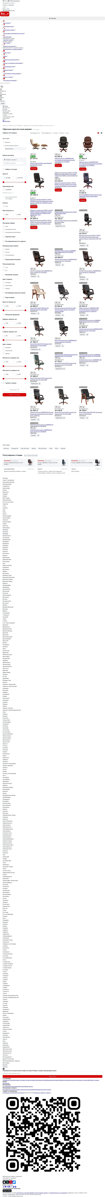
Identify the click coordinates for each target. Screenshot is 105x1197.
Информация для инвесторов (20, 1080)
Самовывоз (38, 1089)
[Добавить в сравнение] (34, 154)
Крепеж (5, 109)
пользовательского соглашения (58, 1193)
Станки (5, 115)
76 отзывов (14, 461)
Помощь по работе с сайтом (42, 1092)
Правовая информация (52, 1080)
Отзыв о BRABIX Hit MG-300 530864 (81, 462)
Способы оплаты (46, 1089)
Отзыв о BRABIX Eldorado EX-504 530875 (13, 463)
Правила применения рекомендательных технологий (74, 1080)
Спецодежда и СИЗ (9, 66)
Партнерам (22, 1086)
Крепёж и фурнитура (9, 46)
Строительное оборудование (12, 73)
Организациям (14, 1086)
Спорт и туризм (7, 77)
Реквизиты (6, 1080)
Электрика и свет (8, 26)
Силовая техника (8, 40)
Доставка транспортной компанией (24, 1089)
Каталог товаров (94, 1080)
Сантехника (6, 118)
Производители (41, 1080)
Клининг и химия (7, 70)
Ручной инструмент (9, 30)
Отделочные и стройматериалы (12, 49)
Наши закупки (29, 1086)
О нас (10, 1080)
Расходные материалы (9, 80)
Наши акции (6, 1083)
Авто (4, 119)
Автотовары (6, 43)
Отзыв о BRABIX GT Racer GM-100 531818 (48, 463)
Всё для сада (7, 37)
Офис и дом (6, 52)
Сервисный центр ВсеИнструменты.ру (14, 1092)
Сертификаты (33, 1080)
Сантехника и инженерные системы (13, 33)
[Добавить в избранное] (31, 154)
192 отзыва (82, 461)
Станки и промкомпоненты (11, 59)
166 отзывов (48, 461)
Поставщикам (6, 1086)
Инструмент (6, 23)
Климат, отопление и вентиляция (12, 63)
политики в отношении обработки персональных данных (32, 1193)
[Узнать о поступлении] (87, 245)
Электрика (6, 112)
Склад (5, 56)
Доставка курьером (8, 1089)
